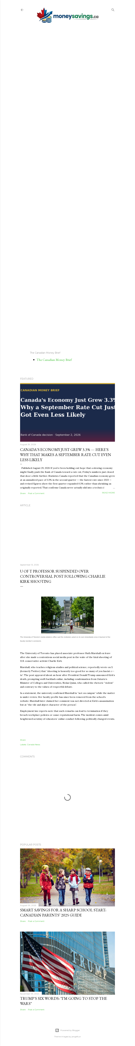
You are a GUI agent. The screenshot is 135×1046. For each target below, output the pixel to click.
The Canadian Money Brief (54, 360)
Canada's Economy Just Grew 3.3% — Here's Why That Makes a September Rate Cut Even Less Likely (65, 454)
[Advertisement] (67, 187)
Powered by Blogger (70, 1030)
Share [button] (23, 493)
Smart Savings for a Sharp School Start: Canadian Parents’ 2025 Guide (63, 912)
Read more (108, 492)
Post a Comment (36, 493)
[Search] (113, 9)
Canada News (33, 744)
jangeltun (76, 1036)
